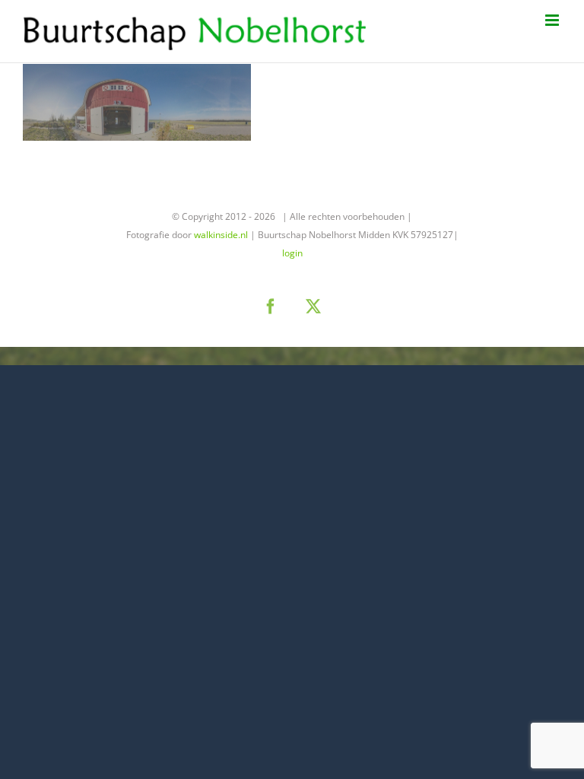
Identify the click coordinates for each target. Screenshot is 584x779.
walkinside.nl (221, 234)
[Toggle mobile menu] (553, 20)
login (292, 252)
